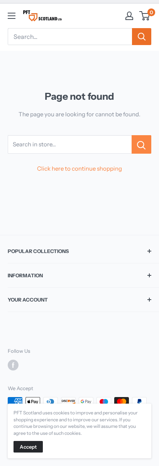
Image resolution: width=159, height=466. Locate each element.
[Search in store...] (141, 144)
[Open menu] (11, 16)
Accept (28, 447)
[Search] (141, 36)
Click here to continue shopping (79, 168)
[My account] (129, 16)
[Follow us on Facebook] (13, 365)
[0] (145, 15)
